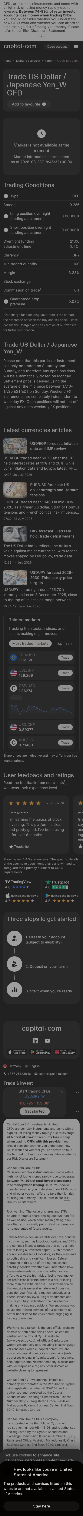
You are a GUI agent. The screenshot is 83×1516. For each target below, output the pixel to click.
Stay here (41, 1506)
